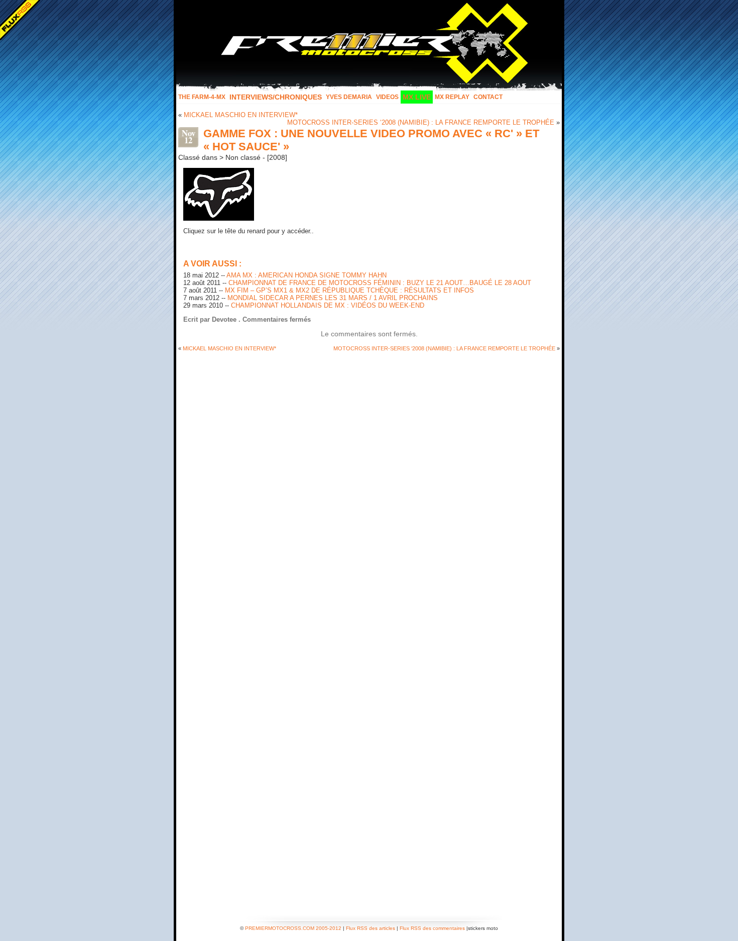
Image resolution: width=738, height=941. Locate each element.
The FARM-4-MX (201, 97)
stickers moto (483, 928)
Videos (387, 97)
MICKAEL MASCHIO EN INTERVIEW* (241, 115)
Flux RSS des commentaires (432, 928)
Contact (488, 97)
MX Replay (452, 97)
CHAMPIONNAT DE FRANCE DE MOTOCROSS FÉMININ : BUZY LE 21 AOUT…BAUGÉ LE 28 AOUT (379, 283)
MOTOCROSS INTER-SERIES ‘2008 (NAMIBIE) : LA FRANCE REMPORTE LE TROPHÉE (420, 122)
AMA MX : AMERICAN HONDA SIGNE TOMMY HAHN (306, 275)
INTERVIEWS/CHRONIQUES (275, 97)
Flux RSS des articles (370, 928)
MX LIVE (417, 97)
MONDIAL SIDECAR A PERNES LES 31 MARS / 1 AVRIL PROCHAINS (332, 298)
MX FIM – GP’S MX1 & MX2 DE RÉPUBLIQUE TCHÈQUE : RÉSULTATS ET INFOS (349, 290)
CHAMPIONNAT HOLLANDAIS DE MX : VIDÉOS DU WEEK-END (327, 305)
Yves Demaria (349, 97)
